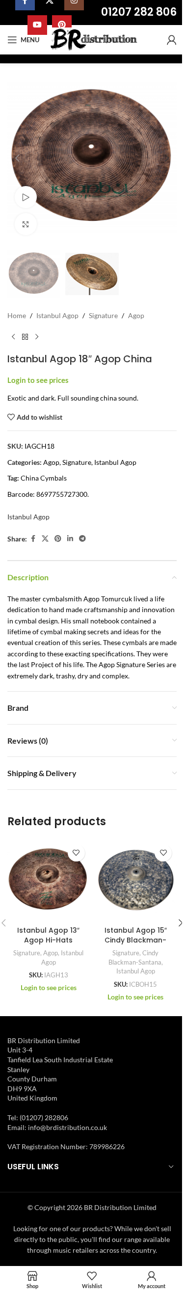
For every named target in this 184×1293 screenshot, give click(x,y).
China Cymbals (44, 478)
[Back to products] (25, 337)
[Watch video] (26, 197)
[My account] (172, 40)
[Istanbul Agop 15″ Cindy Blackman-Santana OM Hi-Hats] (136, 880)
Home (16, 315)
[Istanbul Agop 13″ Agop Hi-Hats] (48, 880)
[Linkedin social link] (70, 538)
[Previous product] (13, 337)
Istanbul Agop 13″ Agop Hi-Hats (48, 935)
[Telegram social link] (82, 538)
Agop (136, 315)
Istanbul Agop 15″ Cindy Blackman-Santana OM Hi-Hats (136, 944)
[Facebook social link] (33, 538)
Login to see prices (38, 380)
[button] (17, 158)
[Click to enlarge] (26, 224)
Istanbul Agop (57, 315)
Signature (103, 315)
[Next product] (37, 337)
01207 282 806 (139, 12)
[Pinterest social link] (58, 538)
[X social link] (45, 538)
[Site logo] (95, 39)
